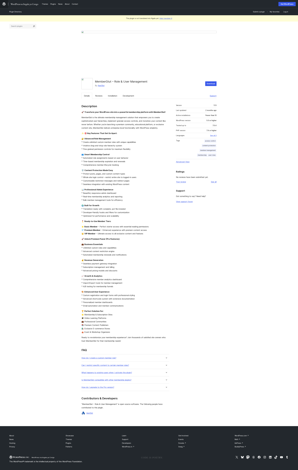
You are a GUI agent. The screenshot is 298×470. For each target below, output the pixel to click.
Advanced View (183, 162)
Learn (124, 436)
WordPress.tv (128, 447)
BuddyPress (240, 447)
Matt (237, 439)
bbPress (239, 443)
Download (211, 84)
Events (181, 439)
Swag (181, 447)
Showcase (70, 436)
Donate (182, 443)
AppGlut (101, 85)
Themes (69, 439)
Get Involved (183, 436)
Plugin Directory (15, 12)
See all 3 (213, 135)
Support (213, 96)
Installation (112, 96)
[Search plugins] (34, 26)
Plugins (68, 443)
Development (128, 96)
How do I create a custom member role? (98, 358)
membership (202, 155)
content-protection (209, 145)
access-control (210, 141)
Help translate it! (165, 18)
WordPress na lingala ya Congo (43, 457)
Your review (181, 182)
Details (87, 96)
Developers (126, 443)
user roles (212, 155)
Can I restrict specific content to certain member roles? (105, 365)
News (11, 439)
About (11, 436)
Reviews (98, 96)
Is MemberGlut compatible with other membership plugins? (106, 380)
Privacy (12, 447)
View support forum (184, 201)
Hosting (12, 443)
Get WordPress (287, 4)
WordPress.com (242, 436)
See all (214, 182)
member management (208, 150)
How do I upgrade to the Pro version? (97, 387)
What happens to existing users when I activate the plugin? (106, 373)
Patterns (69, 447)
